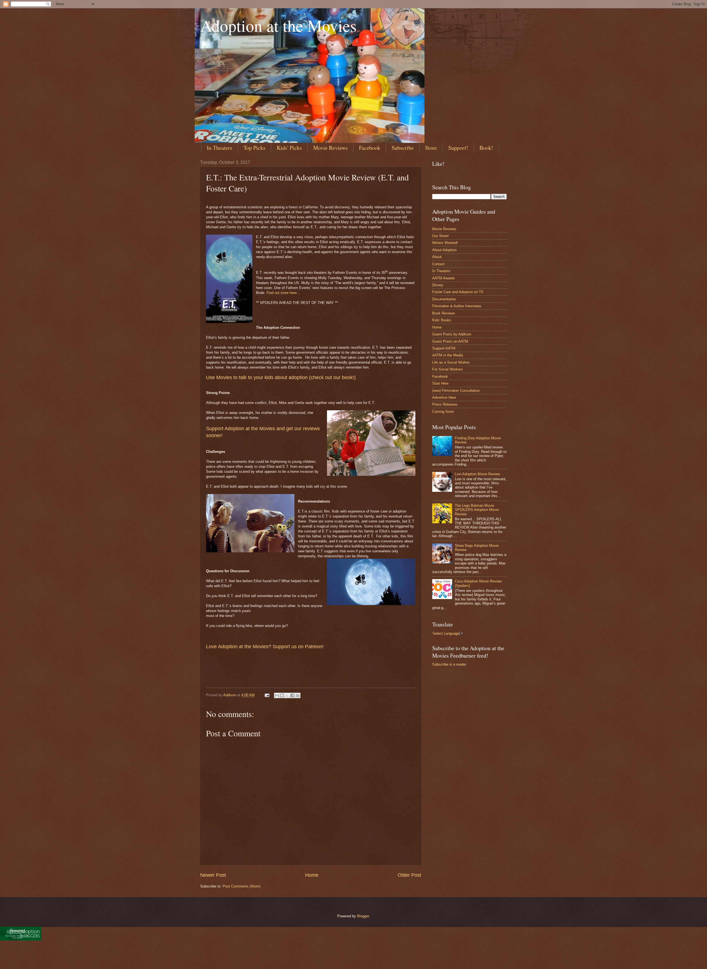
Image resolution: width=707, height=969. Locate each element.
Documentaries (444, 299)
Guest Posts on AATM (450, 341)
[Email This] (276, 695)
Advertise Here (444, 397)
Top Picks (254, 147)
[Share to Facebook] (292, 695)
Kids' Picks (289, 147)
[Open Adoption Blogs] (20, 939)
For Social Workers (447, 369)
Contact (438, 264)
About (437, 257)
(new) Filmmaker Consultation (456, 390)
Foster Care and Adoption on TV (458, 292)
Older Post (409, 875)
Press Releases (445, 404)
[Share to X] (287, 695)
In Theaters (219, 147)
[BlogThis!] (282, 695)
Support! (458, 147)
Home (311, 875)
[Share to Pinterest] (297, 695)
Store (431, 147)
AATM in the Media (447, 355)
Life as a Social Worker (450, 362)
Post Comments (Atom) (241, 886)
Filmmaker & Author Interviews (456, 306)
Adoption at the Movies (278, 25)
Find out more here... (283, 293)
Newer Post (213, 875)
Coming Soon (443, 411)
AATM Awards (443, 278)
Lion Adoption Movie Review (477, 474)
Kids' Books (441, 320)
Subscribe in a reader (449, 664)
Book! (486, 147)
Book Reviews (443, 313)
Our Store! (440, 236)
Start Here (440, 383)
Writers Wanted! (445, 243)
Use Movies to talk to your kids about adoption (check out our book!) (281, 377)
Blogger (363, 916)
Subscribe (403, 147)
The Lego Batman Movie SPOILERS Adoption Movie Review (477, 509)
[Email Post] (267, 695)
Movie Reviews (330, 147)
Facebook (369, 147)
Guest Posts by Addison (451, 334)
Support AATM (443, 348)
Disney (437, 285)
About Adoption (444, 250)
